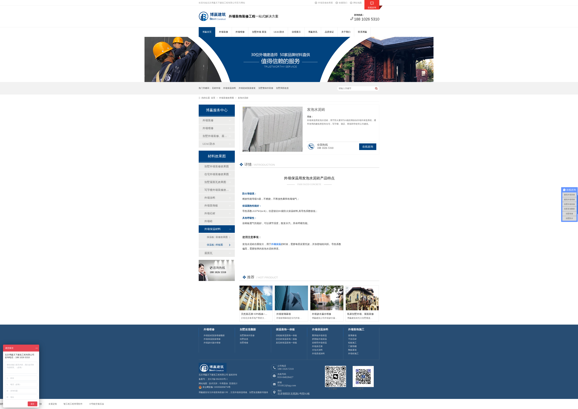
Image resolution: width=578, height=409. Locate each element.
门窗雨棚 (352, 346)
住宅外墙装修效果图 (216, 174)
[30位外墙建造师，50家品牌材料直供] (289, 81)
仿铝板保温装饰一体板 (286, 335)
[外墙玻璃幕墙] (291, 298)
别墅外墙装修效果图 (216, 166)
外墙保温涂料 (229, 88)
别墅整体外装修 (265, 88)
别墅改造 (244, 339)
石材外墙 (216, 88)
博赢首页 (206, 32)
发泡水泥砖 (243, 98)
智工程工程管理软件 (73, 404)
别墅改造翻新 (248, 329)
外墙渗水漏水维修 (321, 314)
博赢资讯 (312, 32)
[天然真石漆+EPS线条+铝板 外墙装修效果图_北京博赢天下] (255, 298)
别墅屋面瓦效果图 (215, 182)
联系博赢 (362, 32)
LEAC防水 (279, 32)
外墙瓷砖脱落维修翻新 (214, 335)
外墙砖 (208, 221)
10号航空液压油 (96, 404)
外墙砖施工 (353, 353)
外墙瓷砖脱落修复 (247, 88)
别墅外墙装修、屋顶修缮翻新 (216, 136)
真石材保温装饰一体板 (286, 343)
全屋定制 (52, 404)
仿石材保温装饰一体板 (286, 339)
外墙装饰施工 (356, 329)
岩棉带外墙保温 (319, 343)
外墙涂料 (209, 197)
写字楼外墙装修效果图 (216, 189)
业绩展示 (296, 32)
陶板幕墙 (352, 350)
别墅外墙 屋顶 (259, 32)
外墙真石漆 (317, 346)
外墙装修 (223, 32)
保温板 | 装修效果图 (217, 237)
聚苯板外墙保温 (319, 335)
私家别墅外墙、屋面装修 (360, 314)
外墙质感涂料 (318, 353)
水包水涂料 (317, 350)
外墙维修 (240, 32)
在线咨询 (367, 146)
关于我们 (345, 32)
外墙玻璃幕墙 (283, 314)
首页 (213, 98)
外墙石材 (209, 213)
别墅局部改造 (282, 88)
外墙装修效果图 (325, 3)
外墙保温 (276, 244)
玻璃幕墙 (352, 335)
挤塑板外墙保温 (319, 339)
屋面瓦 (208, 253)
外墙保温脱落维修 (212, 339)
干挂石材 (352, 339)
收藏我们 (343, 3)
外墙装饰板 (211, 205)
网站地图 (357, 3)
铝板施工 (352, 343)
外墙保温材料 (212, 229)
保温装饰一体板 (285, 329)
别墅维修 (244, 343)
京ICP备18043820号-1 (218, 379)
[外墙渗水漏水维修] (326, 298)
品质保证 (329, 32)
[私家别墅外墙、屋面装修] (362, 298)
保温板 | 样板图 (215, 244)
